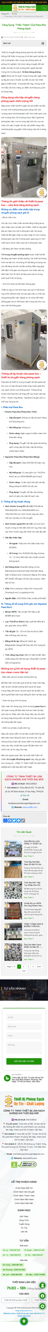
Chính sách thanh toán (24, 1195)
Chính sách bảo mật (24, 1203)
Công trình (24, 1220)
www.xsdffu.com (30, 807)
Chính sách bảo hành (24, 1199)
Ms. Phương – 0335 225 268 (14, 1270)
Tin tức (24, 1228)
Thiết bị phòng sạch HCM (15, 1300)
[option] (24, 792)
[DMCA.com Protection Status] (14, 1163)
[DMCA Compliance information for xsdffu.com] (27, 1163)
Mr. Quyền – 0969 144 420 (34, 1250)
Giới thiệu (24, 1216)
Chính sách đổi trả (24, 1188)
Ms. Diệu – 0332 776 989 (35, 1275)
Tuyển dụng (24, 1224)
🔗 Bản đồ (24, 795)
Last (24, 971)
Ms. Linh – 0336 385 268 (12, 1275)
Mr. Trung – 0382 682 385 (13, 1265)
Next (39, 966)
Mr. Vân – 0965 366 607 (34, 1255)
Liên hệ (24, 1231)
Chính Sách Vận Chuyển (24, 1192)
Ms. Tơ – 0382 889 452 (12, 1255)
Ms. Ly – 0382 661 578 (11, 1250)
